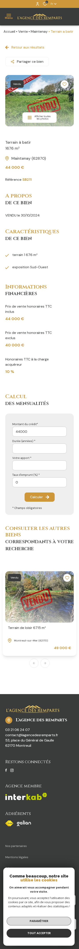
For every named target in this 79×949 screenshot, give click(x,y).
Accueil (9, 31)
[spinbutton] (39, 482)
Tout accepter (39, 933)
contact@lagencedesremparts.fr (31, 735)
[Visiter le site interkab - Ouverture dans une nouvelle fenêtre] (24, 823)
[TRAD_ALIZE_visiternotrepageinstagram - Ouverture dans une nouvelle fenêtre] (12, 770)
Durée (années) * (23, 441)
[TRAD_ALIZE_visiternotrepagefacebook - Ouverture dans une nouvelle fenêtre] (6, 770)
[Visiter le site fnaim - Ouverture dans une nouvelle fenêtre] (9, 823)
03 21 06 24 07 (17, 729)
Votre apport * (21, 458)
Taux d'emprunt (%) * (26, 475)
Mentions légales (16, 857)
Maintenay (39, 31)
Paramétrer (39, 921)
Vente (23, 31)
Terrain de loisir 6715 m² (27, 627)
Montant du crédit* (25, 424)
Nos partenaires (16, 846)
